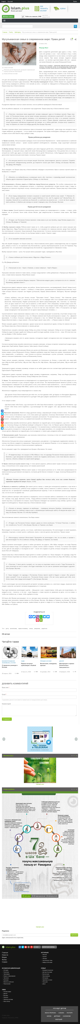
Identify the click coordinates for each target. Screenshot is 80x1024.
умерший (58, 1019)
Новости (5, 955)
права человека (23, 628)
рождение (37, 628)
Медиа (4, 957)
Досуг (44, 984)
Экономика (7, 974)
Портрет (6, 997)
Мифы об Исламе (47, 962)
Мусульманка (46, 976)
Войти (75, 1)
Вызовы (6, 995)
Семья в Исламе (8, 67)
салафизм (67, 1016)
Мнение (45, 954)
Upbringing (17, 32)
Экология (6, 978)
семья (31, 628)
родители (44, 628)
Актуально (45, 952)
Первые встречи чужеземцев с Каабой (28, 664)
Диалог (61, 661)
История (6, 970)
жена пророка (50, 1013)
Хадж (22, 661)
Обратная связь (48, 947)
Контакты (11, 1017)
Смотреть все (40, 784)
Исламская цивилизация (11, 968)
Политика (6, 972)
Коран (63, 8)
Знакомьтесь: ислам (9, 663)
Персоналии (7, 984)
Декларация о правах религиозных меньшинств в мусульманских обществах (66, 666)
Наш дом (45, 982)
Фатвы (4, 959)
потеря (69, 1013)
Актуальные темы (47, 960)
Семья (43, 968)
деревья (57, 1016)
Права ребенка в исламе (11, 73)
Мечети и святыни (9, 982)
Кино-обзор (7, 1001)
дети (7, 628)
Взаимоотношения (8, 661)
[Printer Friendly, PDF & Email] (71, 39)
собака (61, 1013)
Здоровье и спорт (47, 980)
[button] (8, 16)
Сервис (4, 962)
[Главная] (16, 9)
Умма (4, 989)
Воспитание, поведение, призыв (48, 664)
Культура (6, 980)
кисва (49, 1016)
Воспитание (46, 974)
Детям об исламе (47, 972)
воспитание (13, 628)
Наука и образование (9, 976)
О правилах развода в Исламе (9, 666)
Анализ (45, 956)
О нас (36, 947)
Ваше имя (5, 687)
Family (11, 32)
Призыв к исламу (46, 661)
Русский (10, 1)
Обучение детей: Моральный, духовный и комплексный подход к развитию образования (19, 70)
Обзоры (45, 958)
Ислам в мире (7, 991)
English (4, 1)
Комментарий (6, 704)
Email (3, 694)
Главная (4, 32)
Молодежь (45, 978)
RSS (16, 1017)
